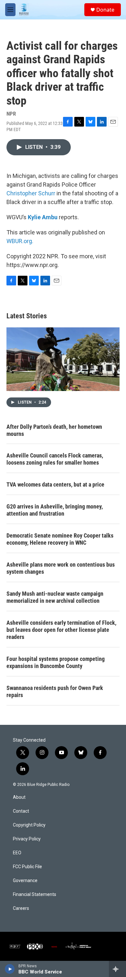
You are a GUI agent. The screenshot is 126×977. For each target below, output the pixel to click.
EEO (17, 852)
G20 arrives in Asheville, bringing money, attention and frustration (54, 510)
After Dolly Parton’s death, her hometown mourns (54, 430)
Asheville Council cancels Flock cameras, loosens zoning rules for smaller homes (54, 459)
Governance (25, 880)
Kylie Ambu (43, 217)
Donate (105, 10)
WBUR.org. (19, 241)
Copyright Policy (29, 825)
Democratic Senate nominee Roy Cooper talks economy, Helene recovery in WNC (59, 539)
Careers (21, 908)
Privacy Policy (27, 839)
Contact (21, 811)
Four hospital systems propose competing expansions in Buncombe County (55, 662)
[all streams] (117, 969)
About (19, 797)
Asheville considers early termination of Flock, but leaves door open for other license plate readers (61, 629)
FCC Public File (27, 866)
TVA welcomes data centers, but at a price (55, 484)
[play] (10, 969)
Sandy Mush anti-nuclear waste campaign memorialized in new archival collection (54, 597)
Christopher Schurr (30, 193)
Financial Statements (34, 894)
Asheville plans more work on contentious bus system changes (60, 568)
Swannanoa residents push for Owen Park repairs (54, 691)
